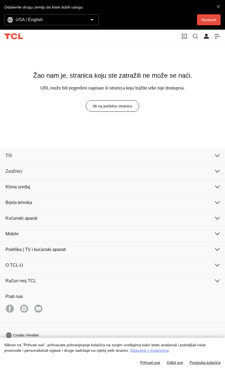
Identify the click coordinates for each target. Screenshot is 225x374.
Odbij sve (175, 362)
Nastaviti (208, 20)
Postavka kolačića (205, 362)
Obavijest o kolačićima (149, 350)
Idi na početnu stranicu (112, 106)
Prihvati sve (150, 362)
